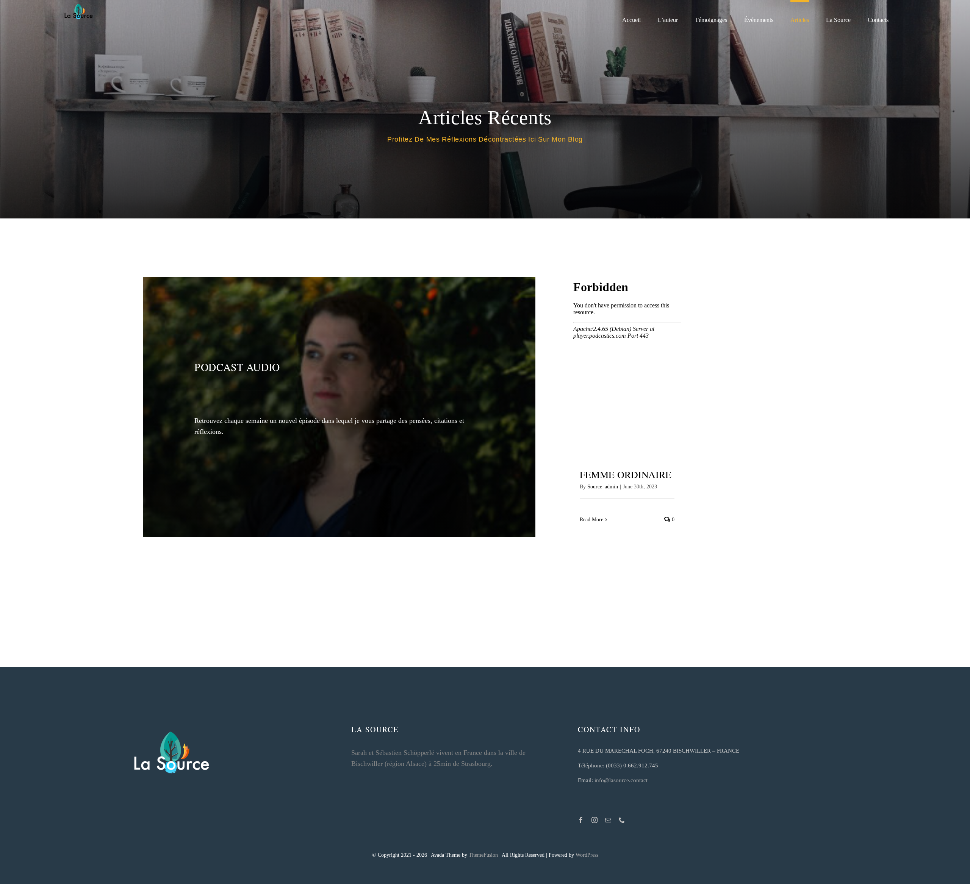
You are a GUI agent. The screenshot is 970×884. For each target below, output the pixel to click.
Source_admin (602, 487)
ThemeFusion (483, 855)
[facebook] (581, 820)
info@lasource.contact (621, 780)
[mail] (608, 820)
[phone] (622, 820)
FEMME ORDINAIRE (625, 474)
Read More (591, 519)
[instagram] (594, 820)
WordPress (587, 855)
